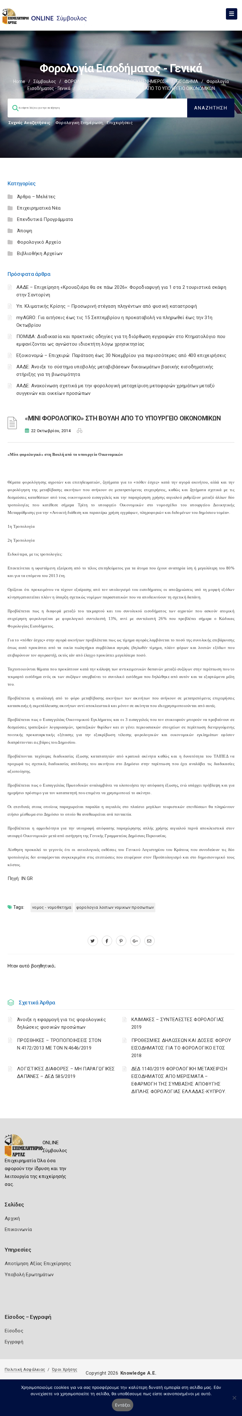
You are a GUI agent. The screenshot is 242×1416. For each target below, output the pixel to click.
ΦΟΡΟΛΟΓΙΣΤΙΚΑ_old (85, 81)
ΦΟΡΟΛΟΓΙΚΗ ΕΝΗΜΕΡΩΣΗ (141, 81)
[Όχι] (234, 1401)
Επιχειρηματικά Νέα (38, 208)
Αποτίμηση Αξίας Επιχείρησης (38, 1263)
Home (19, 81)
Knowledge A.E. (138, 1373)
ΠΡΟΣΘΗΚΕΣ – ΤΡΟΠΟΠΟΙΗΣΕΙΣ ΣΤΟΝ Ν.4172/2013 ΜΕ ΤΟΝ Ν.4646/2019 (59, 1044)
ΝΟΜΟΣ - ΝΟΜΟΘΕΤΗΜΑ (51, 907)
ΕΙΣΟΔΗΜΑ (187, 81)
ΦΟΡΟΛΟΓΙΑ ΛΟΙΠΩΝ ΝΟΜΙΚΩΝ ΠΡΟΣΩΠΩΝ (115, 907)
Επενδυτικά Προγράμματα (45, 219)
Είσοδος (14, 1331)
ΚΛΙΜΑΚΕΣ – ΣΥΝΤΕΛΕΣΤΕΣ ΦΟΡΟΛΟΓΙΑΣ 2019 (177, 1023)
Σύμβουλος (44, 81)
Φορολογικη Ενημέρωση (79, 122)
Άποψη (24, 231)
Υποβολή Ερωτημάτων (29, 1274)
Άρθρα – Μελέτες (36, 196)
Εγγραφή (14, 1342)
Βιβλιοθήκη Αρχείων (39, 253)
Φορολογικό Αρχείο (39, 242)
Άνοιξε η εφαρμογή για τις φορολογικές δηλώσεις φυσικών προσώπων (61, 1023)
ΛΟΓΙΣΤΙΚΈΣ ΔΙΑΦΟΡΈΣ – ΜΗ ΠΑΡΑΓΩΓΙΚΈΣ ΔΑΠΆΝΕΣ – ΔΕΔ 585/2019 (66, 1072)
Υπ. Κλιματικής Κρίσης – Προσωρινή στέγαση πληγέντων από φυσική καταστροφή (106, 306)
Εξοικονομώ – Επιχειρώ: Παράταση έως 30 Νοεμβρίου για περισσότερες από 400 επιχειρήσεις (121, 355)
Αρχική (12, 1218)
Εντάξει (122, 1404)
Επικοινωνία (18, 1229)
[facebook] (107, 941)
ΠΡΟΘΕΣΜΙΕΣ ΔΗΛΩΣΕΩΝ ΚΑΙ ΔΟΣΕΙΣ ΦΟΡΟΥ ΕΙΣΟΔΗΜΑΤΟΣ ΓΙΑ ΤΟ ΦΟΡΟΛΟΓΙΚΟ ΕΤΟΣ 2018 (181, 1048)
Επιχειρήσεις (120, 122)
